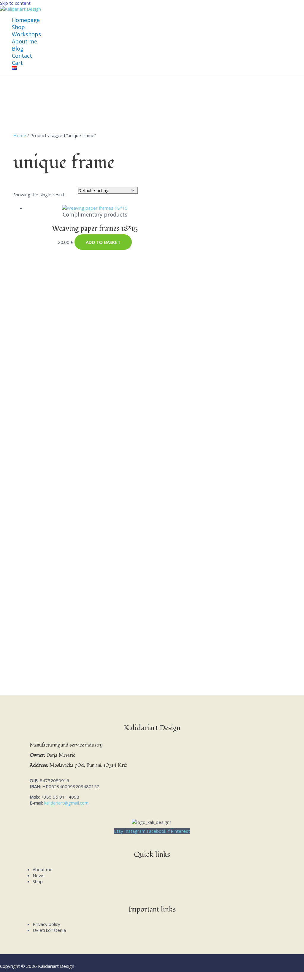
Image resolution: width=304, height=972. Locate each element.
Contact (22, 55)
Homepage (26, 19)
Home (19, 135)
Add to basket (103, 242)
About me (24, 41)
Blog (17, 48)
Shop (18, 27)
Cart (17, 62)
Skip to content (15, 3)
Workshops (26, 34)
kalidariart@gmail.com (66, 803)
